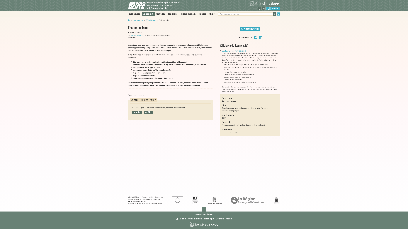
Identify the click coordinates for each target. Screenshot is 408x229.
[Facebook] (255, 37)
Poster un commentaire (251, 29)
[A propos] (259, 8)
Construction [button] (160, 14)
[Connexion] (268, 8)
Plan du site (198, 219)
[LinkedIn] (260, 37)
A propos (183, 219)
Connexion (137, 112)
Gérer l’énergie (151, 20)
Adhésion (275, 8)
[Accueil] (137, 5)
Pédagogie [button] (202, 14)
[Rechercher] (274, 14)
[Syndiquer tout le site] (177, 219)
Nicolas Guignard (137, 35)
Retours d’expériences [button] (188, 14)
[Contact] (264, 8)
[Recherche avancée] (278, 14)
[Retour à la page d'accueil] (129, 20)
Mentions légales (208, 219)
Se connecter (220, 219)
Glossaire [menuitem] (212, 14)
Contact (190, 219)
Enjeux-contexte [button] (134, 14)
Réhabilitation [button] (172, 14)
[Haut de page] (204, 209)
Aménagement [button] (148, 14)
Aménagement (138, 20)
